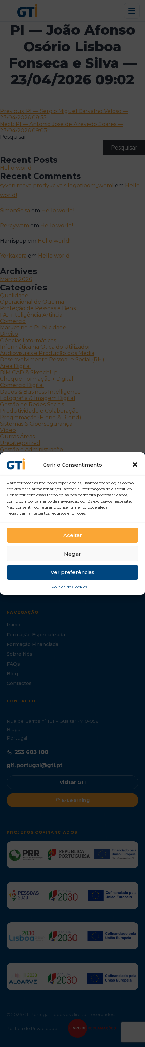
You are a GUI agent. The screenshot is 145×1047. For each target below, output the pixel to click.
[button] (135, 464)
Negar (72, 554)
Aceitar (72, 535)
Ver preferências (72, 572)
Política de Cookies (69, 586)
